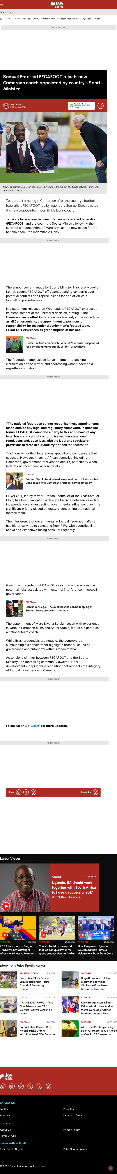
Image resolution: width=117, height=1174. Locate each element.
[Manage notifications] (110, 1168)
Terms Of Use (8, 1135)
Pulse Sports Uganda (75, 1149)
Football (8, 19)
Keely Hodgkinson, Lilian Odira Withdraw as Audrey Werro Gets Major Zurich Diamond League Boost (97, 1008)
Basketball (69, 1109)
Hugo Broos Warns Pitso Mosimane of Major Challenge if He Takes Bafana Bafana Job (95, 983)
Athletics (86, 998)
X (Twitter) (32, 726)
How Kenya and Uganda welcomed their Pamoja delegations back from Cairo (95, 950)
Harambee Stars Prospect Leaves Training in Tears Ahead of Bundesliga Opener (35, 983)
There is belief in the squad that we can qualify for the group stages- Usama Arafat (57, 950)
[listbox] (58, 936)
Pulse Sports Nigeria (11, 1149)
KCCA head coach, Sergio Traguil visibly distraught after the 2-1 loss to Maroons (17, 950)
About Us (5, 1129)
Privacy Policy (71, 1129)
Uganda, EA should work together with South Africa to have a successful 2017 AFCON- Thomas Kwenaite (74, 890)
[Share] (101, 106)
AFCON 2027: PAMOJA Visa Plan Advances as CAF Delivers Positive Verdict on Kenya (36, 1008)
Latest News (6, 12)
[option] (18, 937)
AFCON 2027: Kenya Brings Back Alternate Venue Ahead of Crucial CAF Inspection (99, 1030)
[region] (58, 936)
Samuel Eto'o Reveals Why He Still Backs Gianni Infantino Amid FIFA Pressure (37, 1030)
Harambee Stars (29, 973)
